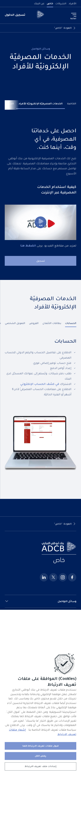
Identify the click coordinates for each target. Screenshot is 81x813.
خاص (50, 3)
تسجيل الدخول (15, 14)
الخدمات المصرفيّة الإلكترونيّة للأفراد (40, 103)
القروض (34, 323)
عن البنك (39, 3)
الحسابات (70, 323)
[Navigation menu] (73, 15)
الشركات (60, 3)
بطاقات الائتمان (51, 323)
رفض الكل (40, 756)
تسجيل (40, 261)
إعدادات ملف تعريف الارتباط (40, 766)
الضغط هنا (28, 245)
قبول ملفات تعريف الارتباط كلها (40, 746)
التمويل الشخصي (15, 323)
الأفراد (72, 3)
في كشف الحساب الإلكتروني (39, 384)
